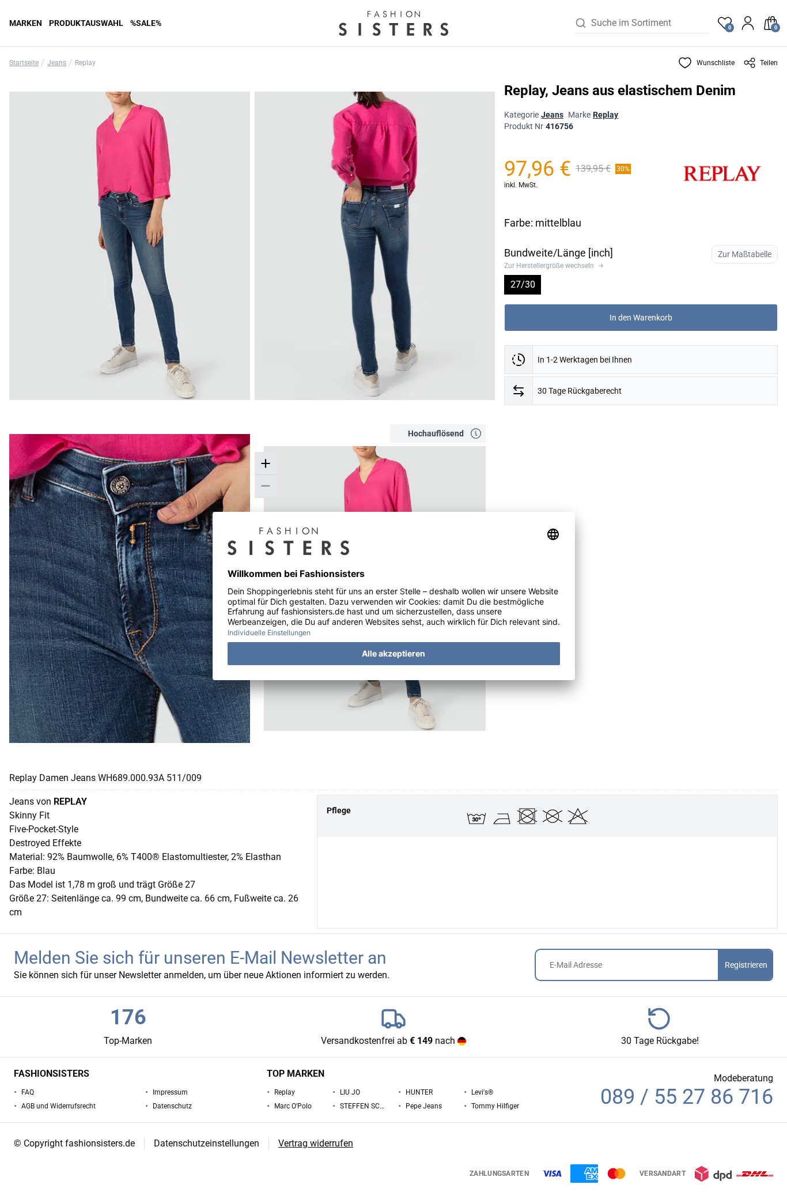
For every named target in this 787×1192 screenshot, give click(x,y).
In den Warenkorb (641, 317)
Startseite (24, 63)
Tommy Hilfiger (495, 1106)
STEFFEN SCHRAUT (364, 1106)
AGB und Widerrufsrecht (58, 1106)
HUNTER (419, 1092)
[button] (706, 63)
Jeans (56, 63)
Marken (25, 23)
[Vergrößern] (266, 463)
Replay (85, 63)
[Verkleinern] (266, 486)
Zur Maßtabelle (744, 254)
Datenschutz (172, 1106)
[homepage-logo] (393, 23)
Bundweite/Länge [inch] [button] (558, 253)
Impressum (170, 1092)
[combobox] (650, 23)
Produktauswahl (86, 23)
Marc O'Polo (293, 1106)
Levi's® (482, 1092)
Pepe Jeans (424, 1106)
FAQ (27, 1092)
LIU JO (350, 1092)
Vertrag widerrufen (315, 1143)
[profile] (748, 23)
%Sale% (145, 23)
